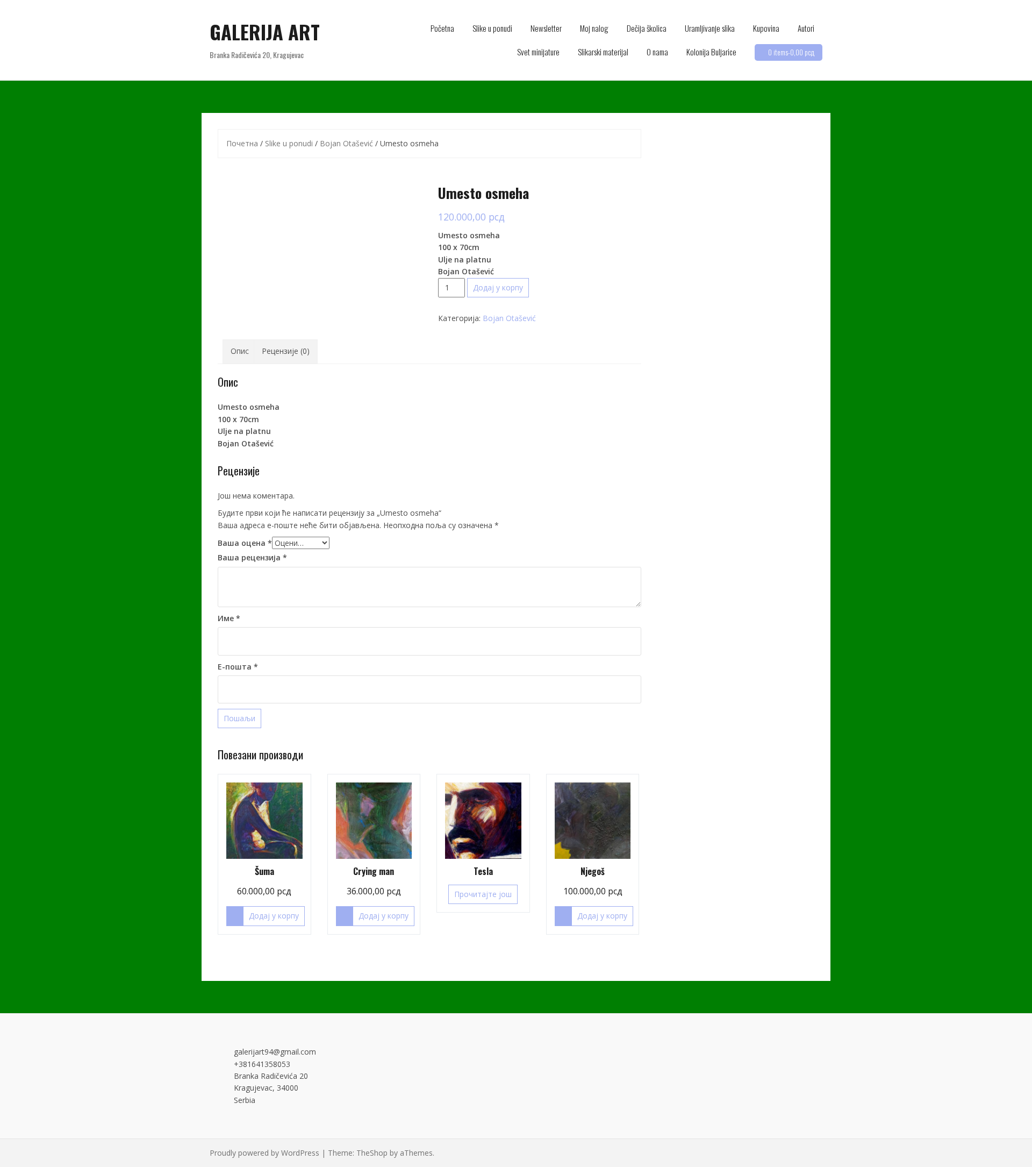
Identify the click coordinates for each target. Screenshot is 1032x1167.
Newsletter (546, 28)
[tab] (240, 351)
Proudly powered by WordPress (264, 1153)
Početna (442, 28)
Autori (806, 28)
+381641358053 (262, 1064)
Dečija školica (646, 28)
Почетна (242, 143)
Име (229, 618)
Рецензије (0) (286, 351)
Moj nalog (594, 28)
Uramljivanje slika (710, 28)
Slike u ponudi (492, 28)
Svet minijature (538, 52)
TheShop (372, 1153)
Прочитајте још (483, 894)
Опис (240, 351)
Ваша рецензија (252, 557)
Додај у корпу (498, 287)
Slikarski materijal (603, 52)
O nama (657, 52)
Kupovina (766, 28)
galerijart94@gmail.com (275, 1052)
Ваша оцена (245, 543)
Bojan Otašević (346, 143)
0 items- (791, 52)
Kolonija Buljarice (711, 52)
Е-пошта (238, 666)
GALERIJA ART (265, 31)
